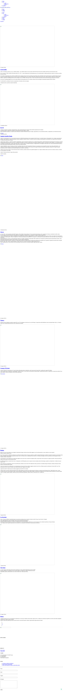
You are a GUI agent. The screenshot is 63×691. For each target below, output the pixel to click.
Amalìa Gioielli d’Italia (6, 136)
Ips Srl (2, 127)
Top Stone (2, 567)
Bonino (2, 450)
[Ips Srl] (27, 124)
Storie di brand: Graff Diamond (7, 664)
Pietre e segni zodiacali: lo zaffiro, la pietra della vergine (11, 665)
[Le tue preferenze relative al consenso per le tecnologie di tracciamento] (61, 689)
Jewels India (3, 69)
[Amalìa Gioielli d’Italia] (1, 133)
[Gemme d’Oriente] (27, 365)
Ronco (2, 616)
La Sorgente (3, 517)
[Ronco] (27, 613)
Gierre (2, 232)
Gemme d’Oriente (5, 368)
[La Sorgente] (27, 514)
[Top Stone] (27, 564)
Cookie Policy (2, 651)
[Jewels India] (27, 66)
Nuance (2, 320)
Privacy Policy (2, 650)
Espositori (1, 21)
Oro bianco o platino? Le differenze (7, 663)
